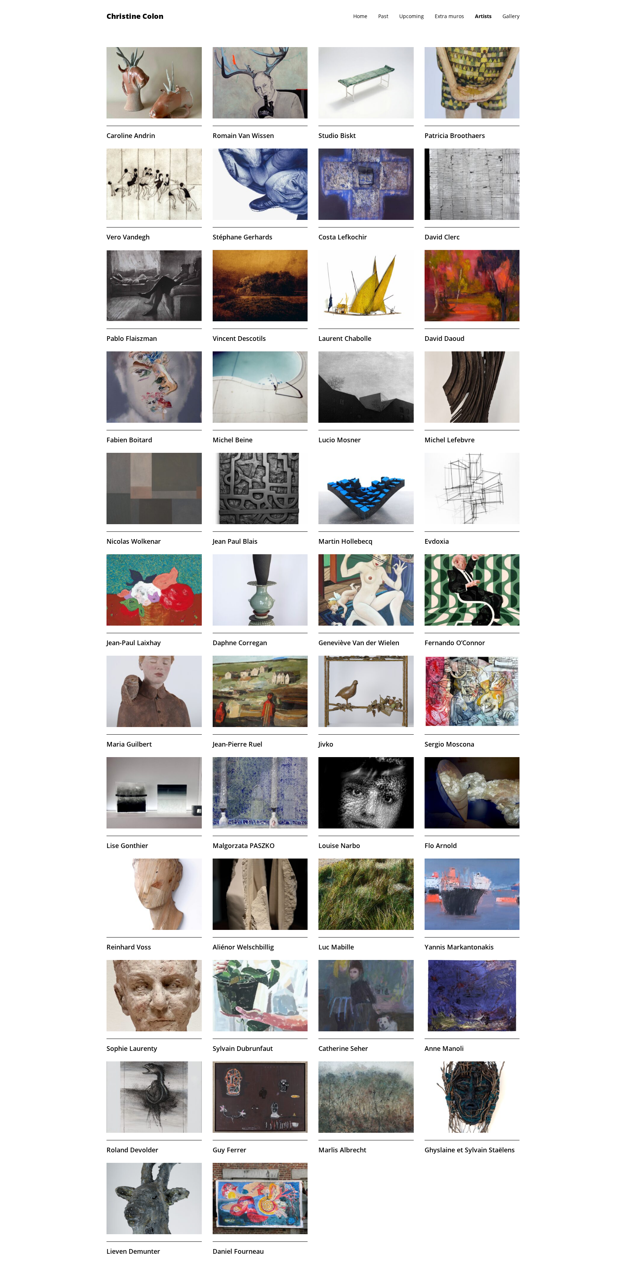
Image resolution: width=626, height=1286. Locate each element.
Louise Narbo (339, 845)
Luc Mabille (336, 947)
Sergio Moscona (449, 744)
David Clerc (442, 237)
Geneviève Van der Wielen (358, 642)
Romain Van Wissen (243, 135)
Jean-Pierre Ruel (237, 744)
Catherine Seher (343, 1048)
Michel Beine (233, 439)
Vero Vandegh (128, 237)
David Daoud (444, 338)
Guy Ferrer (229, 1149)
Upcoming (411, 16)
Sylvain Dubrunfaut (243, 1048)
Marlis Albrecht (342, 1149)
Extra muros (449, 16)
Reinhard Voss (129, 947)
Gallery (510, 16)
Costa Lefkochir (342, 237)
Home (360, 16)
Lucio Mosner (339, 439)
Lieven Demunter (133, 1251)
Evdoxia (437, 541)
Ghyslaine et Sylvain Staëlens (470, 1149)
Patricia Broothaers (455, 135)
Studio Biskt (337, 135)
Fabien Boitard (129, 439)
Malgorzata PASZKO (244, 845)
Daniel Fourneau (238, 1251)
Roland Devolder (132, 1149)
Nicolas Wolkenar (134, 541)
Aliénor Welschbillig (243, 947)
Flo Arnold (441, 845)
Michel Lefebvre (450, 439)
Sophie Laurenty (132, 1048)
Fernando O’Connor (455, 642)
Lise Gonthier (127, 845)
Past (383, 16)
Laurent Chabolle (344, 338)
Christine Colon (135, 16)
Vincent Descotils (239, 338)
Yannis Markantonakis (459, 947)
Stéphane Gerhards (242, 237)
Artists (483, 16)
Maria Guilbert (129, 744)
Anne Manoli (444, 1048)
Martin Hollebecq (345, 541)
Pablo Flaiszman (132, 338)
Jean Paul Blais (235, 541)
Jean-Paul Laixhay (134, 642)
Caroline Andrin (131, 135)
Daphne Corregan (240, 642)
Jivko (325, 744)
